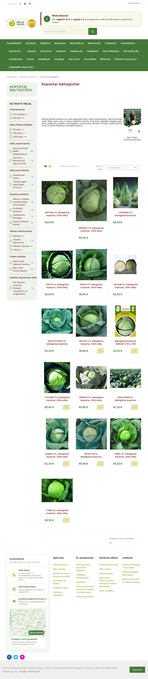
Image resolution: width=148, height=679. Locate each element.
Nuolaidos (81, 582)
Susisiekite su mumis (59, 582)
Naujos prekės (106, 573)
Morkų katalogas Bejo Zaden (130, 573)
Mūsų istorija (59, 569)
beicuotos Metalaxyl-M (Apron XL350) (23, 160)
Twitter (25, 4)
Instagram (30, 4)
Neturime (18, 118)
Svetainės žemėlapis (58, 593)
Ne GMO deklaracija (108, 564)
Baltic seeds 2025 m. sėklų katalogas (131, 580)
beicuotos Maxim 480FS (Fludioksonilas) (23, 151)
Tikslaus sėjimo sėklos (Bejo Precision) (23, 184)
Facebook (20, 4)
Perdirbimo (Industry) (23, 210)
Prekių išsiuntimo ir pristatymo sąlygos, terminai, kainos (85, 589)
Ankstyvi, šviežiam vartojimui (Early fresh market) (23, 202)
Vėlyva (17, 249)
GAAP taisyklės (106, 590)
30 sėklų (18, 129)
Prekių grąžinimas (84, 596)
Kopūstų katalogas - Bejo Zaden (131, 566)
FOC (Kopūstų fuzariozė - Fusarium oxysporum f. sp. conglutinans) (23, 288)
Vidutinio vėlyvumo (23, 246)
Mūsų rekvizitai (60, 564)
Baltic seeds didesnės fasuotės (23, 263)
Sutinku (137, 669)
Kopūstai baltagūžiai (21, 88)
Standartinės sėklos (23, 176)
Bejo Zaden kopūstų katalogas (132, 138)
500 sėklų (19, 133)
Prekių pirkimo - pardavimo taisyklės (83, 567)
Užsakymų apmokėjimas (82, 576)
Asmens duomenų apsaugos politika (61, 575)
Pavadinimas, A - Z (122, 167)
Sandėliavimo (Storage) (23, 216)
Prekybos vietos (60, 588)
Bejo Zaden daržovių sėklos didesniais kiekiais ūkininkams (108, 582)
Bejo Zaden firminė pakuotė (23, 269)
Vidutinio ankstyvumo (23, 241)
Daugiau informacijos (29, 671)
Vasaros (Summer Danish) (23, 223)
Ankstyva (18, 236)
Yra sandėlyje (20, 114)
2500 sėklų (20, 136)
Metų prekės (105, 569)
